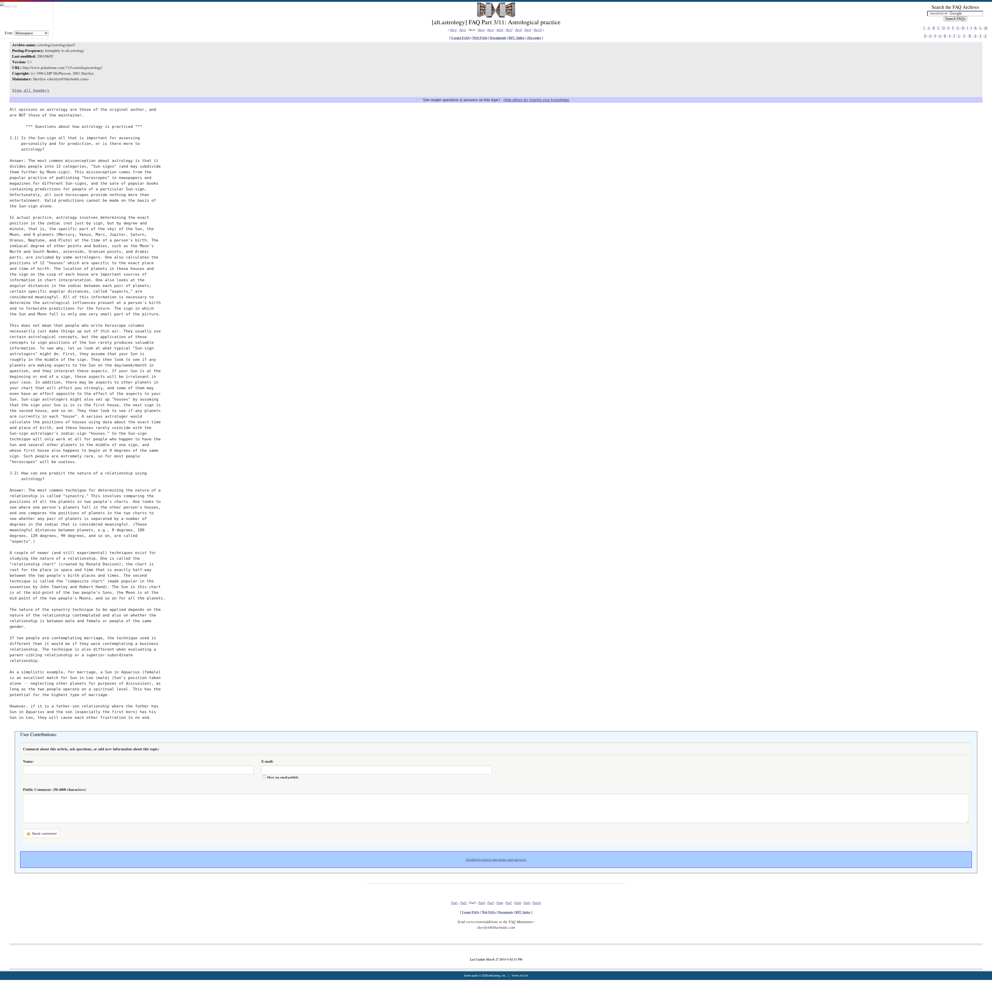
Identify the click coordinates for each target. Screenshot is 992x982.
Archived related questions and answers (496, 859)
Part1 (453, 30)
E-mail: (267, 761)
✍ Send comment (41, 833)
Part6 (500, 30)
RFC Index (516, 37)
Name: (28, 761)
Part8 (518, 30)
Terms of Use (519, 975)
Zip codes (534, 37)
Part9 (527, 30)
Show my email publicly (283, 777)
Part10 (538, 30)
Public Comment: (54, 789)
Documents (498, 37)
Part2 (462, 30)
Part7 (509, 30)
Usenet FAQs (460, 37)
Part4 (481, 30)
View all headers (30, 90)
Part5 (490, 30)
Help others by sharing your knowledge (536, 100)
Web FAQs (479, 37)
